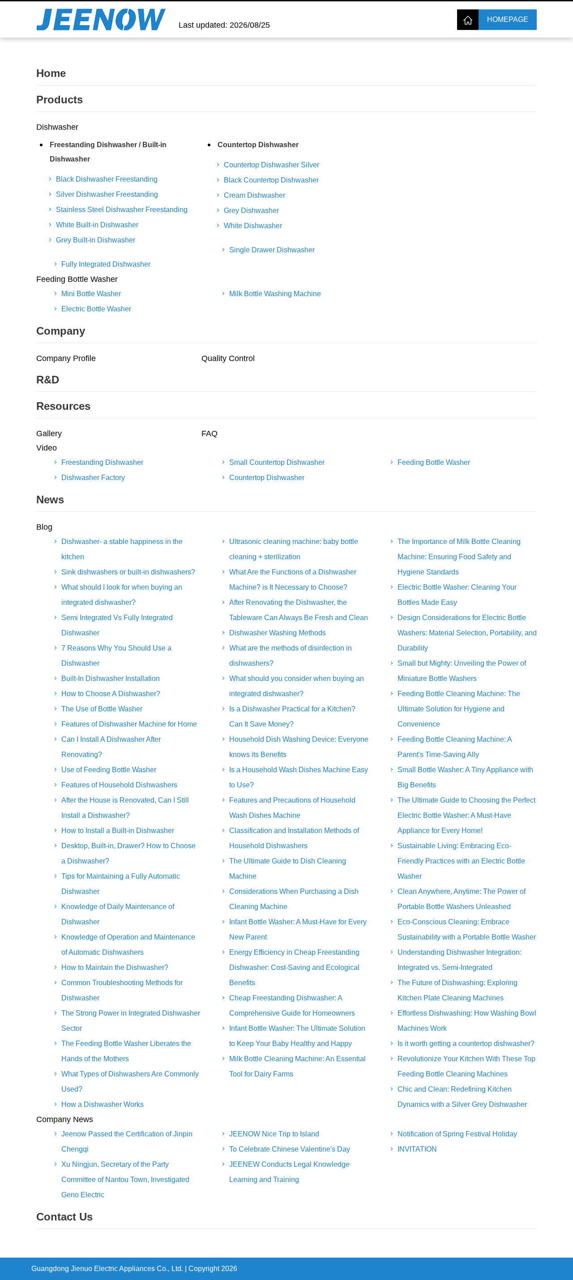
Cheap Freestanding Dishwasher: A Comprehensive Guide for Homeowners (292, 1005)
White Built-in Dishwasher (97, 225)
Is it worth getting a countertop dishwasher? (466, 1043)
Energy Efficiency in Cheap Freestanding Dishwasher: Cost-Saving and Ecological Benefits (294, 967)
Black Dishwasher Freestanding (107, 179)
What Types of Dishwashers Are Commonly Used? (130, 1081)
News (50, 499)
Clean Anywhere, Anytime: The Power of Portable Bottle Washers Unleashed (462, 899)
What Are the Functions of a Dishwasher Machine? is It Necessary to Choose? (292, 579)
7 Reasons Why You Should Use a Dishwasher (116, 655)
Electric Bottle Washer (96, 309)
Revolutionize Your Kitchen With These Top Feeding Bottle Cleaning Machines (466, 1066)
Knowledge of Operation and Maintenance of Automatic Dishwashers (128, 944)
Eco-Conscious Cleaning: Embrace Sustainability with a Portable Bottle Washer (467, 929)
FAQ (209, 433)
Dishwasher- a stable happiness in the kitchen (122, 549)
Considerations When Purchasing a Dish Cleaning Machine (294, 899)
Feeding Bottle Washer (77, 279)
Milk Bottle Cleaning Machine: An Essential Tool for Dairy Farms (297, 1066)
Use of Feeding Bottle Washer (108, 770)
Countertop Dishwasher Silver (271, 165)
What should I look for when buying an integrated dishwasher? (121, 594)
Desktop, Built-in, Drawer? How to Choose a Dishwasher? (128, 853)
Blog (44, 527)
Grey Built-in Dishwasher (95, 240)
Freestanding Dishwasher (102, 462)
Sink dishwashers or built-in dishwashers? (128, 572)
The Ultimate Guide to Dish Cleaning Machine (287, 868)
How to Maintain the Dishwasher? (114, 967)
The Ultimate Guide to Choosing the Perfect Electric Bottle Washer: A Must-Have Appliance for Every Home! (466, 815)
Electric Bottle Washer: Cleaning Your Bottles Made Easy (457, 594)
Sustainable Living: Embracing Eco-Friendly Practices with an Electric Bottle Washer (461, 861)
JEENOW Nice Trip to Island (274, 1134)
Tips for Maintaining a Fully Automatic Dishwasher (120, 883)
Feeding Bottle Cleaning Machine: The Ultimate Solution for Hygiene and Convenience (459, 709)
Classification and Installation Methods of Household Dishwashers (294, 838)
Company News (64, 1119)
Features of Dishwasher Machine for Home (129, 724)
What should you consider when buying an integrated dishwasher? (296, 686)
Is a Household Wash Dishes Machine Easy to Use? (298, 777)
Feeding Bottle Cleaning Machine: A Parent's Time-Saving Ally (455, 747)
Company (60, 331)
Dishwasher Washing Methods (277, 633)
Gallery (49, 433)
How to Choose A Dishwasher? (110, 693)
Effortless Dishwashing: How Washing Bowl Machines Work (467, 1020)
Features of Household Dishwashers (119, 785)
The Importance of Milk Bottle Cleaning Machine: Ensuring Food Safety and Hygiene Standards (459, 557)
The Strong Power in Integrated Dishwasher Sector (130, 1020)
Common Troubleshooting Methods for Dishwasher (122, 990)
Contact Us (64, 1217)
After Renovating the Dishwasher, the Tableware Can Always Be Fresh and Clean (298, 610)
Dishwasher (57, 127)
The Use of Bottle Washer (101, 709)
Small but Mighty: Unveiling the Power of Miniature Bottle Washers (462, 670)
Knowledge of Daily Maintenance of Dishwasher (117, 914)
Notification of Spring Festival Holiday (457, 1134)
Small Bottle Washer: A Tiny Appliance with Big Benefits (465, 777)
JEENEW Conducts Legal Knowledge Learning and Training (289, 1172)
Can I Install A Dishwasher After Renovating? (111, 747)
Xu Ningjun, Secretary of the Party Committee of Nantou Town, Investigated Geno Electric (125, 1180)
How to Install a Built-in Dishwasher (117, 830)
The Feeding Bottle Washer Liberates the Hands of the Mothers (126, 1051)
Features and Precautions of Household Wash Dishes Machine (292, 807)
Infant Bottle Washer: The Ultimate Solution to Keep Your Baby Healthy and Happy (297, 1036)
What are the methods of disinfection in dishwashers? (290, 655)
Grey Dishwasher (251, 210)
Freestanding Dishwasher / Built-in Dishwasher (108, 152)
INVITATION (417, 1149)
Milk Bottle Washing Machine (275, 294)
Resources (63, 406)
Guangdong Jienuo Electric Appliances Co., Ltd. (107, 1268)
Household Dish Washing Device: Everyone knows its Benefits (298, 747)
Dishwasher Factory (93, 477)
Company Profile (66, 358)
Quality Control (228, 358)
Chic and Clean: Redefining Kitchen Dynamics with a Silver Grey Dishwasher (462, 1096)
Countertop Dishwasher (258, 145)
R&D (47, 380)
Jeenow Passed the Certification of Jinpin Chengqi (126, 1141)
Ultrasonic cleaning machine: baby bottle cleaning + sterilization (293, 549)
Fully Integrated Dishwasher (105, 264)
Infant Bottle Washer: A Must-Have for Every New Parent (298, 929)
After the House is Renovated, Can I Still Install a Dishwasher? (125, 807)
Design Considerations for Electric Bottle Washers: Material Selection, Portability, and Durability (467, 633)
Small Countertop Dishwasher (277, 462)
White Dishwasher (253, 226)
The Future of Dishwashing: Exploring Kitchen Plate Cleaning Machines (457, 990)
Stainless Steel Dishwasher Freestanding (122, 209)
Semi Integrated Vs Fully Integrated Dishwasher (117, 625)
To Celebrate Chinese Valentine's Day (289, 1149)
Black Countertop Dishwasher (271, 180)
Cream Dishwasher (254, 195)
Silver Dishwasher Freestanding (107, 194)
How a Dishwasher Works (102, 1104)
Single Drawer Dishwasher (272, 250)
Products (59, 100)
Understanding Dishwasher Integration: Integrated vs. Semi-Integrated (460, 959)
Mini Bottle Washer (91, 294)
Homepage (507, 19)
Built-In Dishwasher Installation (110, 678)
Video (46, 447)
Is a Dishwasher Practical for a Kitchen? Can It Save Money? (292, 716)
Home (51, 73)
